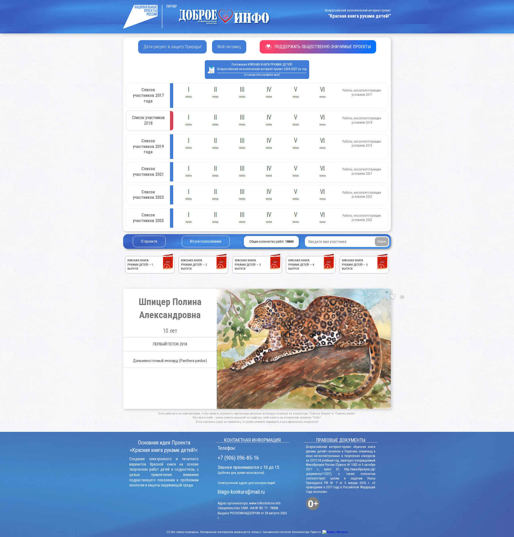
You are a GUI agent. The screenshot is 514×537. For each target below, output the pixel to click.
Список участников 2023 (148, 194)
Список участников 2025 (148, 217)
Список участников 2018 (148, 120)
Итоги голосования (205, 241)
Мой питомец (229, 46)
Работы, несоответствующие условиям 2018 (361, 120)
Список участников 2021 (148, 171)
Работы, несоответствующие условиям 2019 (361, 144)
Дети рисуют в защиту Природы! (172, 46)
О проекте (149, 241)
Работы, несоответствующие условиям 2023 (361, 195)
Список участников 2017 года (148, 95)
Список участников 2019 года (148, 146)
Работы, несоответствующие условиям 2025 (361, 218)
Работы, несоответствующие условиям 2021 (361, 171)
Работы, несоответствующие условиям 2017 (361, 93)
